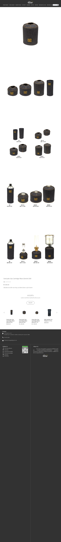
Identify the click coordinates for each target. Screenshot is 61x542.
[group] (30, 316)
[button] (50, 5)
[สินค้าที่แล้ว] (4, 312)
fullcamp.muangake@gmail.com (10, 340)
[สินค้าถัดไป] (57, 312)
